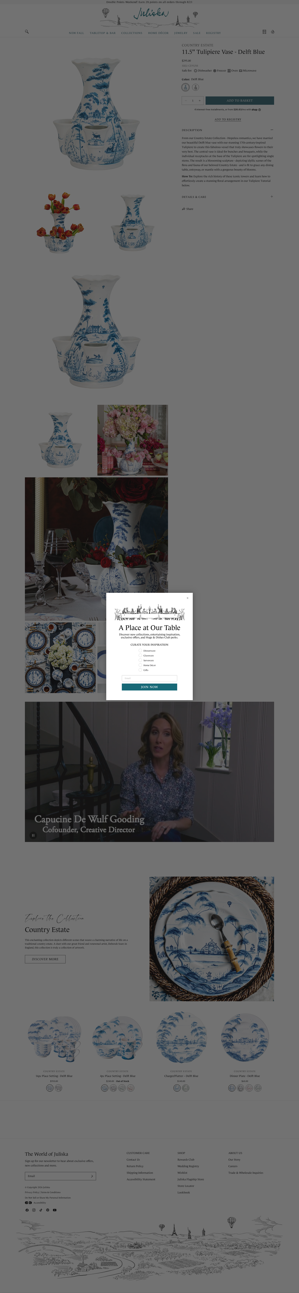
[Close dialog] (187, 598)
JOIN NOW (149, 687)
